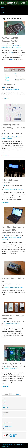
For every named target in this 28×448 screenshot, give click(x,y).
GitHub (4, 424)
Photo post (20, 287)
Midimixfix (7, 189)
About (2, 10)
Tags (4, 405)
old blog (11, 52)
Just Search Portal (7, 426)
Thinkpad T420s (12, 237)
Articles (4, 414)
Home (2, 7)
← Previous (5, 394)
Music (11, 189)
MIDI (14, 189)
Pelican (10, 444)
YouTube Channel (7, 422)
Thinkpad (15, 45)
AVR (5, 45)
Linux (6, 237)
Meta (6, 89)
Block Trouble (6, 428)
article (11, 59)
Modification (10, 47)
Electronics (10, 45)
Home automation (14, 323)
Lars (4, 43)
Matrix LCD (18, 137)
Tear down (7, 323)
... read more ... (5, 62)
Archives (5, 403)
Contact (3, 12)
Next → (18, 394)
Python (3, 138)
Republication (17, 47)
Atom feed (5, 407)
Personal (10, 89)
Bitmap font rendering (10, 137)
